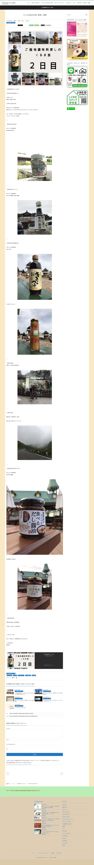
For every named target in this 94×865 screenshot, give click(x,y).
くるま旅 (15, 675)
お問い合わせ (85, 2)
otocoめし (64, 838)
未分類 (63, 845)
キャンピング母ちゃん (46, 691)
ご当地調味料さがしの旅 (11, 22)
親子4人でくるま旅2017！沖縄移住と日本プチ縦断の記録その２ (53, 693)
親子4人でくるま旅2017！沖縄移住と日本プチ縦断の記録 (24, 701)
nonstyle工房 (79, 2)
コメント (9, 677)
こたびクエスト (68, 2)
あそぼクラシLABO (8, 3)
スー (23, 20)
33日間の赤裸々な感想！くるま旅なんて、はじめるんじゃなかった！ (52, 701)
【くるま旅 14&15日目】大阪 (20, 707)
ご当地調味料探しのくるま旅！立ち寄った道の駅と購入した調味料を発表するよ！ (25, 693)
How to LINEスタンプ (66, 814)
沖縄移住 (33, 675)
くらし (63, 828)
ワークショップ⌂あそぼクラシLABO (47, 2)
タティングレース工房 (66, 821)
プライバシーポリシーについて (43, 853)
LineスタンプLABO (65, 812)
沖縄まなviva (64, 807)
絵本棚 (63, 826)
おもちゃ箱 (64, 831)
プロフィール (64, 809)
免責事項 (52, 853)
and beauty (64, 804)
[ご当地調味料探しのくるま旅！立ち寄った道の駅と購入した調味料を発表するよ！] (10, 693)
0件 (15, 20)
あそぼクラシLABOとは (35, 2)
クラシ (74, 2)
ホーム (29, 2)
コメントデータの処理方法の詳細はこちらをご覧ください (46, 760)
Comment (8, 728)
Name (7, 739)
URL (7, 749)
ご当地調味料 (28, 675)
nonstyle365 (10, 675)
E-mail (7, 744)
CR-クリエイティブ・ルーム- (67, 819)
